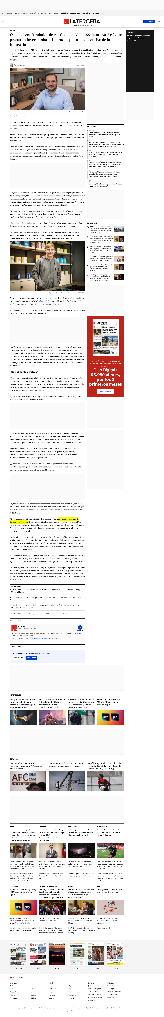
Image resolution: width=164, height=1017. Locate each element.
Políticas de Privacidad (46, 638)
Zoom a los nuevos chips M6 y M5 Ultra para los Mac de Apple (109, 702)
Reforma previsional (34, 614)
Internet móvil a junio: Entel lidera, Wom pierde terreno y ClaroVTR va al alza (52, 875)
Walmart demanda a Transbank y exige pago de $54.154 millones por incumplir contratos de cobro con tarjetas (101, 249)
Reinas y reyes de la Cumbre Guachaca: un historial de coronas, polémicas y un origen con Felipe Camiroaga (51, 893)
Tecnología (32, 13)
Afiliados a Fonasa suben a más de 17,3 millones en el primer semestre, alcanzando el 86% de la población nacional (52, 865)
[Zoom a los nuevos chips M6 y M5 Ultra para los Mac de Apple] (110, 717)
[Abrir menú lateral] (3, 21)
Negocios (24, 13)
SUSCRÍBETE (105, 391)
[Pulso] (37, 965)
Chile (12, 827)
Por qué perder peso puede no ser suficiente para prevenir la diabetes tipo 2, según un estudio (22, 703)
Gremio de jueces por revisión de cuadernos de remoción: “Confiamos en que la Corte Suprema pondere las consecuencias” (105, 184)
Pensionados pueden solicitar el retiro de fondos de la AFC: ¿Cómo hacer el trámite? (26, 766)
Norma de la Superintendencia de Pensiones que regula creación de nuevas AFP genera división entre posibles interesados (44, 606)
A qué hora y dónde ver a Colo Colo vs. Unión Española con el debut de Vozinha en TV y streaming (104, 766)
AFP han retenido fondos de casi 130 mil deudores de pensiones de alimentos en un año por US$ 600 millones (46, 591)
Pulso (12, 30)
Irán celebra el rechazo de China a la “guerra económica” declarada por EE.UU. (81, 920)
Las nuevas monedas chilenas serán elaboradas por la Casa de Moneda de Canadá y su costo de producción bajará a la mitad (102, 239)
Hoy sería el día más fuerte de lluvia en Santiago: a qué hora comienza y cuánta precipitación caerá (81, 703)
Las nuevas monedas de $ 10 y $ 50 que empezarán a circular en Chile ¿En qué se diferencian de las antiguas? (101, 267)
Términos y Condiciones (32, 638)
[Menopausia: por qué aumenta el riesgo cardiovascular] (110, 907)
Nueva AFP (44, 614)
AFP (18, 614)
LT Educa (96, 13)
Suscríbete (32, 658)
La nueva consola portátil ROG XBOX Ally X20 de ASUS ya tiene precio (23, 929)
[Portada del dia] (106, 355)
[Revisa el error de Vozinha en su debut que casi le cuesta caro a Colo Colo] (110, 850)
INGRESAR (159, 22)
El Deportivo (42, 13)
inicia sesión (18, 658)
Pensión (65, 614)
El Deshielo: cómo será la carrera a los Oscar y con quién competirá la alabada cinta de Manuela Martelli (51, 930)
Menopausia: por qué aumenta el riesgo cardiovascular (110, 891)
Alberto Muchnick (46, 301)
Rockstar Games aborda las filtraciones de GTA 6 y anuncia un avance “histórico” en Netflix (52, 703)
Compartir (14, 116)
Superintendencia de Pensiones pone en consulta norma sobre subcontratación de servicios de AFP (47, 598)
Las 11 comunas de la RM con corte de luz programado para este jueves (67, 764)
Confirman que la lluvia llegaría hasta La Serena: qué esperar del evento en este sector (81, 875)
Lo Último (64, 13)
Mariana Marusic (22, 65)
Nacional (17, 13)
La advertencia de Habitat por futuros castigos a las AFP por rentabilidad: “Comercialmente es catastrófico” (105, 154)
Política (9, 13)
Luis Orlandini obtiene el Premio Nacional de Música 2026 (50, 919)
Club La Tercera (75, 13)
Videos (56, 13)
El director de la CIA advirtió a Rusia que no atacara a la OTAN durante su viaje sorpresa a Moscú (104, 135)
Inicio (3, 13)
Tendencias (72, 827)
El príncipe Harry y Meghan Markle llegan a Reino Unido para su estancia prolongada (81, 930)
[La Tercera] (18, 965)
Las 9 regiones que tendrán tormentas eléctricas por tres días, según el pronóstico (80, 832)
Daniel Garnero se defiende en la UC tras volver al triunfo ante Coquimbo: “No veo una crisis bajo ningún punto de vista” (110, 876)
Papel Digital (86, 13)
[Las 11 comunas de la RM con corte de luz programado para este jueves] (67, 781)
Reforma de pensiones (55, 614)
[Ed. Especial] (76, 965)
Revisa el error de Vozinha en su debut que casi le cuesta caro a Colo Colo (110, 832)
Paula (99, 886)
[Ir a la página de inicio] (82, 22)
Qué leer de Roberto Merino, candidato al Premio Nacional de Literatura (108, 920)
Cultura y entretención (48, 886)
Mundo (50, 13)
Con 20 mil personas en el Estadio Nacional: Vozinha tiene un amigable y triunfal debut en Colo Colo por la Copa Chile (110, 865)
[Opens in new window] (57, 965)
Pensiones (23, 614)
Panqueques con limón (105, 928)
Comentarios (24, 116)
